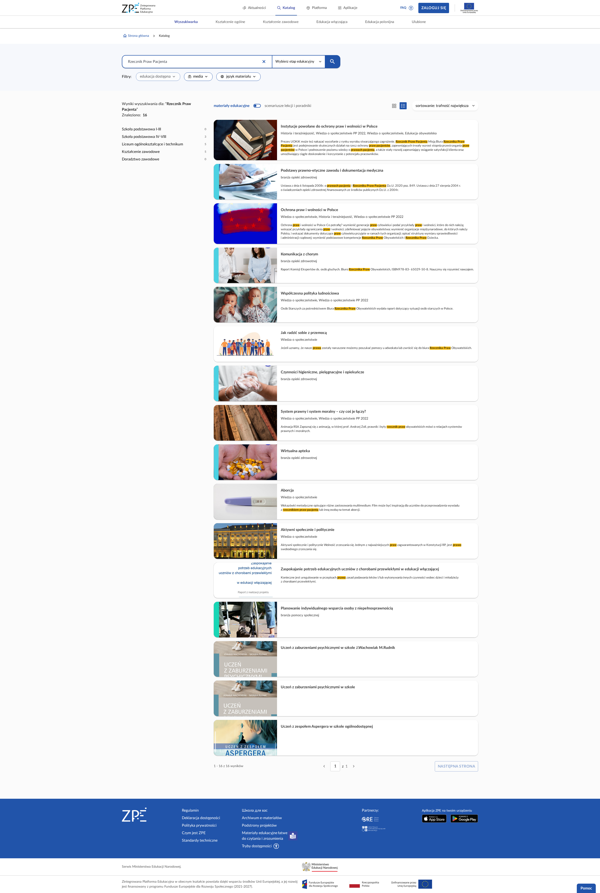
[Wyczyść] (264, 61)
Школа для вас (255, 810)
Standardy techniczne (200, 840)
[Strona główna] (150, 815)
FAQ (403, 7)
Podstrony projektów (259, 825)
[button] (411, 8)
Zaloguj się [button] (433, 8)
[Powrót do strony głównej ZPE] (139, 8)
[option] (164, 129)
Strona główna (138, 36)
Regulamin (190, 810)
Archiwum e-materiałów (262, 818)
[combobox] (158, 76)
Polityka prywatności (199, 825)
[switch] (262, 106)
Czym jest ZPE (194, 833)
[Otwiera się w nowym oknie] (434, 818)
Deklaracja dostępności (201, 818)
